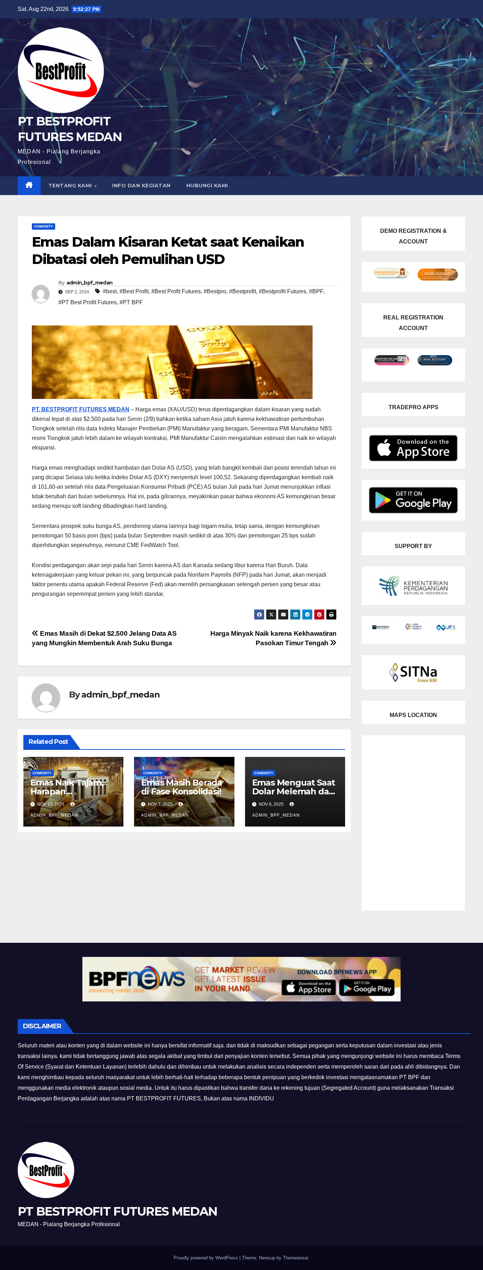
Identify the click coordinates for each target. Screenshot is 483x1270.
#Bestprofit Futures (282, 291)
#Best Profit (134, 291)
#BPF (316, 291)
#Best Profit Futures (176, 291)
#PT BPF (131, 302)
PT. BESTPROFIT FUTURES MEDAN (80, 409)
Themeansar (295, 1257)
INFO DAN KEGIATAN (141, 185)
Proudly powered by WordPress (206, 1257)
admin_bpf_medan (89, 283)
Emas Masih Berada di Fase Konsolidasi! (181, 786)
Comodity (43, 226)
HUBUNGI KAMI (207, 185)
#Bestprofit (242, 291)
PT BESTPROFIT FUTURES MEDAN (117, 1211)
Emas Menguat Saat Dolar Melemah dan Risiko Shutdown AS (293, 791)
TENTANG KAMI (71, 185)
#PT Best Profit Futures (87, 302)
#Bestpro (215, 291)
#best (110, 291)
